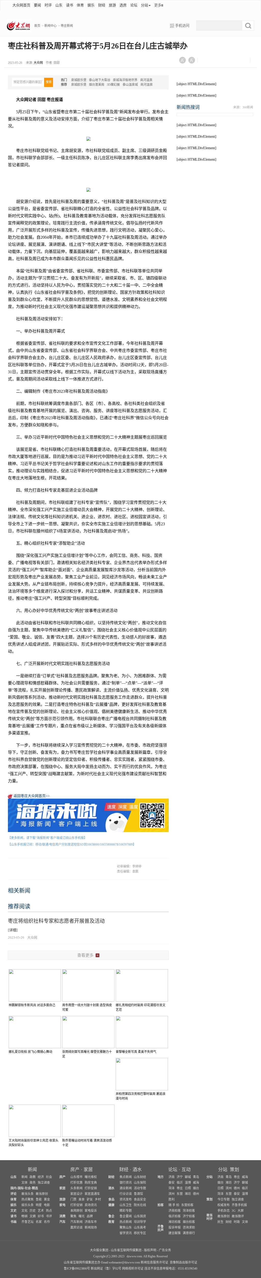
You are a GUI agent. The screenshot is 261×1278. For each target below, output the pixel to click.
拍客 (161, 1205)
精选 (35, 1188)
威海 (196, 1182)
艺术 (41, 1210)
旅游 (112, 5)
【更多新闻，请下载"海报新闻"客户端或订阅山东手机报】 (47, 838)
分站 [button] (144, 5)
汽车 (62, 1222)
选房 (123, 5)
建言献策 (174, 1233)
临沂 (180, 1182)
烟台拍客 (189, 1222)
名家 (39, 1222)
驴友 (90, 1199)
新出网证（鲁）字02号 (106, 1268)
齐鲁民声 (161, 1228)
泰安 (171, 1182)
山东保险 (140, 1182)
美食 (82, 1199)
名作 (47, 1222)
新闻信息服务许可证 (154, 1262)
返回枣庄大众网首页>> (32, 796)
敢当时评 (209, 1217)
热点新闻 (126, 1222)
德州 (196, 1194)
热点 (49, 1210)
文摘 (33, 1216)
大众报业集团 (99, 1250)
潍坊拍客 (174, 1222)
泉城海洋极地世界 (125, 80)
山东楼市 (76, 1177)
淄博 (188, 1182)
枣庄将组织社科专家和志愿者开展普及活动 (56, 921)
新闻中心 (50, 26)
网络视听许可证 (132, 1268)
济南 (171, 1177)
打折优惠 (76, 1182)
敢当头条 (27, 1194)
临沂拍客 (174, 1216)
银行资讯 (126, 1182)
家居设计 (76, 1194)
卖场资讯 (91, 1205)
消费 (62, 1216)
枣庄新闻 (67, 26)
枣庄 (180, 1188)
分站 (222, 1169)
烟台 (196, 1188)
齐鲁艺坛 (27, 1222)
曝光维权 (91, 1177)
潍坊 (188, 1194)
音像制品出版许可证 (183, 1262)
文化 (24, 1210)
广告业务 (165, 1250)
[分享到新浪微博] (219, 61)
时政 (237, 1222)
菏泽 (171, 1188)
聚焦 (73, 1216)
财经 (101, 5)
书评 (49, 1216)
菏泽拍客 (189, 1210)
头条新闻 (76, 1188)
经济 (41, 1177)
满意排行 (189, 1233)
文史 (13, 1210)
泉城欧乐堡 (78, 80)
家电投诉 (91, 1210)
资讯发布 (126, 1199)
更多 (157, 5)
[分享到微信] (206, 61)
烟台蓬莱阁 (96, 84)
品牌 (90, 1216)
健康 (111, 1205)
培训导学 (140, 1222)
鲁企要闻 (126, 1216)
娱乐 (91, 5)
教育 (111, 1222)
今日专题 (223, 1199)
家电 (62, 1205)
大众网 (38, 63)
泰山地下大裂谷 (99, 80)
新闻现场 (91, 1227)
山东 (58, 5)
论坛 (133, 5)
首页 (37, 26)
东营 (180, 1194)
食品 (111, 1199)
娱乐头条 (27, 1205)
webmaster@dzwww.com (124, 1262)
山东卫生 (126, 1205)
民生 (220, 1222)
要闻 (37, 5)
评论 (13, 1194)
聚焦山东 (126, 1227)
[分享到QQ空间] (231, 61)
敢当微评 (238, 1216)
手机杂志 (223, 1210)
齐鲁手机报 (239, 1205)
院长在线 (140, 1205)
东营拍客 (187, 1205)
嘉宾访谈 (76, 1227)
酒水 (137, 1169)
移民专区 (140, 1233)
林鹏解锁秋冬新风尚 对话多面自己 (32, 1005)
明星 (39, 1205)
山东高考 (140, 1227)
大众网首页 (21, 5)
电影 (47, 1205)
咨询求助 (189, 1227)
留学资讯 (126, 1233)
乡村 (98, 1199)
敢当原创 (42, 1194)
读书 (69, 5)
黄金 (47, 1199)
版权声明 (150, 1250)
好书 (41, 1216)
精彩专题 (126, 1210)
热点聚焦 (27, 1199)
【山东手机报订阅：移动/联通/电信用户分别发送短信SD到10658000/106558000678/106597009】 (72, 844)
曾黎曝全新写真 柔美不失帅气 (136, 1052)
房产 (75, 1169)
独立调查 (44, 1182)
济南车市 (91, 1222)
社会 (49, 1177)
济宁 (180, 1177)
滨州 (171, 1194)
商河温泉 (146, 80)
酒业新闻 (126, 1188)
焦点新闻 (126, 1177)
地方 (161, 1177)
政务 (33, 1182)
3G (234, 1210)
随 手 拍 (173, 1205)
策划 (234, 1169)
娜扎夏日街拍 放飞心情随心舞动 (30, 1052)
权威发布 (223, 1205)
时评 (48, 5)
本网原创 (76, 1210)
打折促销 (91, 1188)
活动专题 (140, 1188)
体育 (80, 5)
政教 (33, 1177)
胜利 (171, 1199)
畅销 (24, 1216)
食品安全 (140, 1199)
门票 (73, 1199)
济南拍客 (174, 1210)
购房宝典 (91, 1182)
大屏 (241, 1210)
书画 (13, 1222)
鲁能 (39, 1199)
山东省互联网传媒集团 (126, 1250)
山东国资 (140, 1216)
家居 (88, 1169)
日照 (188, 1188)
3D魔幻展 (113, 84)
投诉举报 (174, 1227)
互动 (186, 1169)
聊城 (188, 1177)
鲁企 (111, 1216)
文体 (24, 1182)
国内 (13, 1188)
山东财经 (140, 1177)
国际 (21, 1188)
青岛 (196, 1177)
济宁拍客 (189, 1216)
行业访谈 (126, 1194)
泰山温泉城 (130, 84)
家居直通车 (92, 1194)
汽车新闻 (76, 1222)
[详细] (13, 930)
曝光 (82, 1216)
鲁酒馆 (138, 1194)
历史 (33, 1210)
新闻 (32, 1169)
